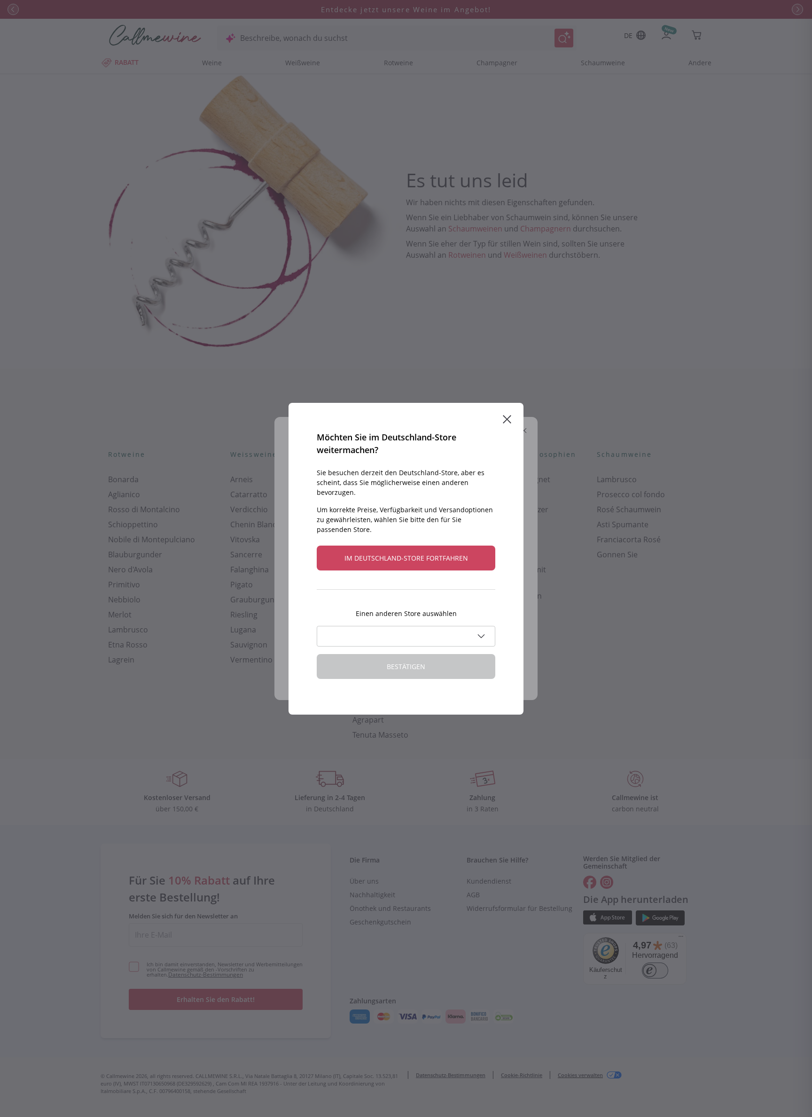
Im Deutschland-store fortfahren (406, 558)
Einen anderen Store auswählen (406, 613)
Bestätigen (406, 666)
